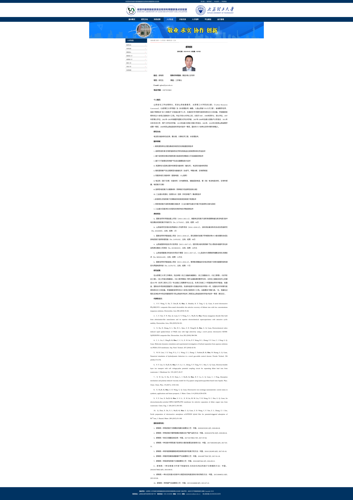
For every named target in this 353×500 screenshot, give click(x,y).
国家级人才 (129, 55)
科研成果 (157, 19)
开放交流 (182, 19)
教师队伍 (128, 45)
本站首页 (216, 1)
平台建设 (208, 19)
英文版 (203, 1)
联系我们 (209, 1)
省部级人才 (129, 59)
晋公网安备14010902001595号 (212, 494)
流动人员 (128, 66)
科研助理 (128, 70)
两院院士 (128, 52)
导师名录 (128, 48)
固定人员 (128, 63)
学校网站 (224, 1)
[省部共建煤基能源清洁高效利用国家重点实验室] (180, 14)
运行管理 (220, 19)
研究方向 (144, 19)
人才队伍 (170, 19)
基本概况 (132, 19)
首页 (157, 40)
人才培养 (195, 19)
